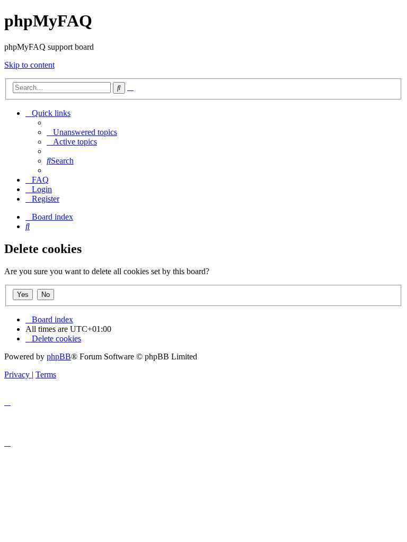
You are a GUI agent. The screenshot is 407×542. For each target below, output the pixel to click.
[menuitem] (82, 132)
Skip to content (29, 64)
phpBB (59, 356)
